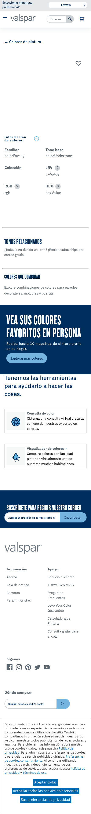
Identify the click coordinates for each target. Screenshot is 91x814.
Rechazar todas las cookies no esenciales (45, 791)
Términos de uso (34, 773)
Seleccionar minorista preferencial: (17, 5)
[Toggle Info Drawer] (59, 139)
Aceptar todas (45, 782)
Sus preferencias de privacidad (45, 799)
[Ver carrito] (81, 19)
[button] (5, 19)
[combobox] (56, 19)
